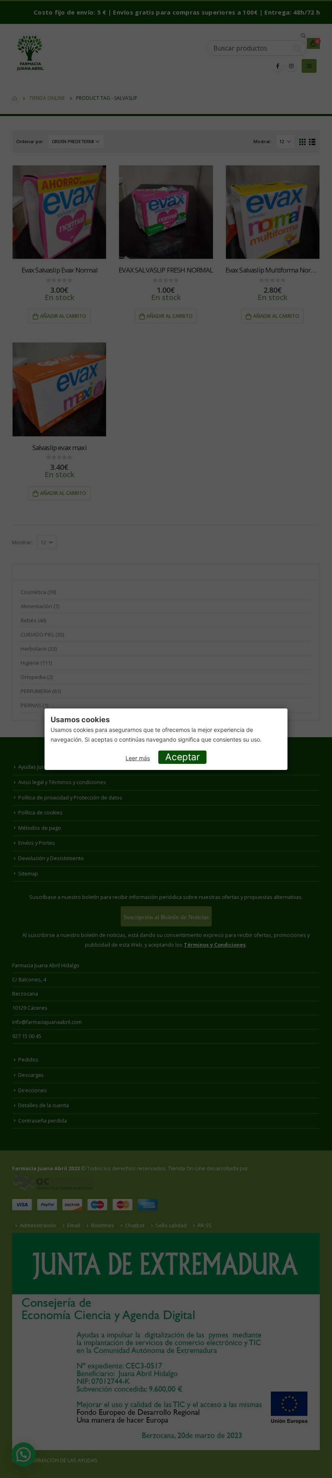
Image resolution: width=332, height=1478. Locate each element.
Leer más (138, 758)
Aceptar (182, 757)
